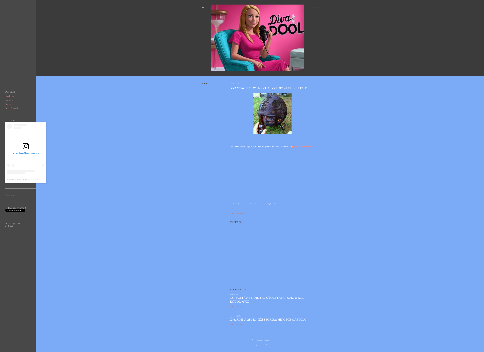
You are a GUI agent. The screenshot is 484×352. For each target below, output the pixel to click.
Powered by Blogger (261, 340)
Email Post (240, 213)
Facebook (9, 96)
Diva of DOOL (261, 204)
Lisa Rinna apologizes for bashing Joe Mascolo (268, 319)
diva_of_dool (26, 179)
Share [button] (204, 83)
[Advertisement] (18, 43)
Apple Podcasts (12, 108)
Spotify (8, 104)
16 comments (240, 324)
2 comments (240, 306)
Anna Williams (266, 345)
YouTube (9, 100)
